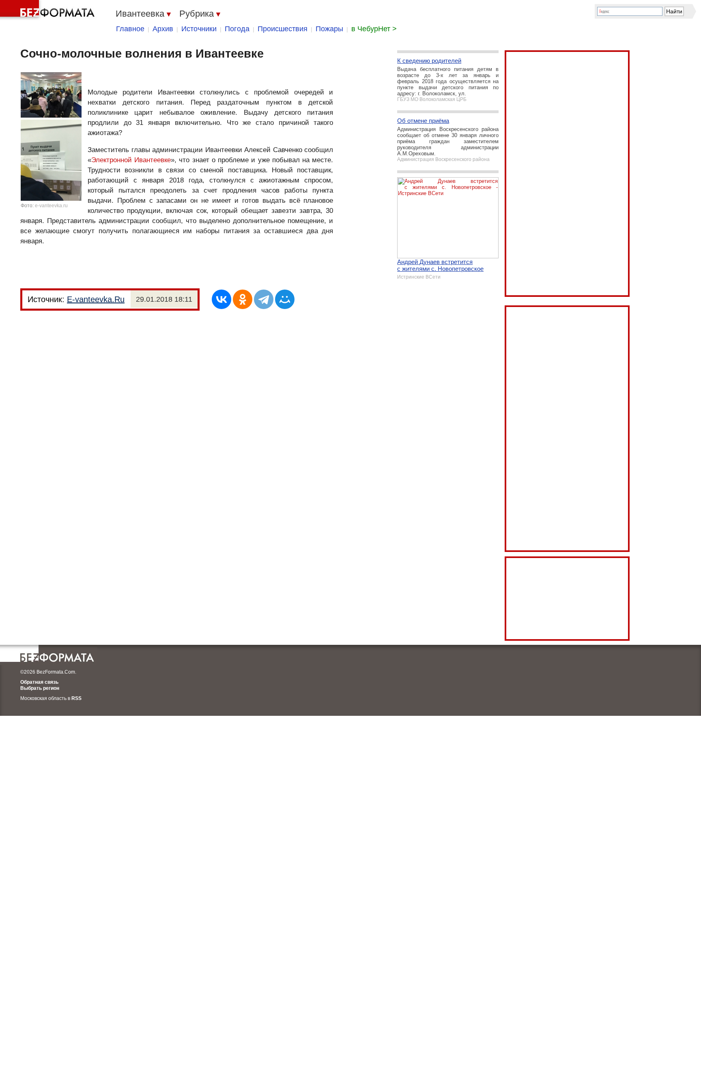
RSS (76, 698)
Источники (199, 29)
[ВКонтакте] (221, 299)
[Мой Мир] (285, 299)
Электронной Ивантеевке (131, 160)
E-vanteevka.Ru (96, 299)
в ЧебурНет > (374, 29)
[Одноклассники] (242, 299)
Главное (130, 29)
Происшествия (282, 29)
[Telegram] (263, 299)
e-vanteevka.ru (51, 205)
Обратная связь (39, 682)
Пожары (329, 29)
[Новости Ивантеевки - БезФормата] (48, 10)
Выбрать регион (39, 688)
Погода (237, 29)
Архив (163, 29)
